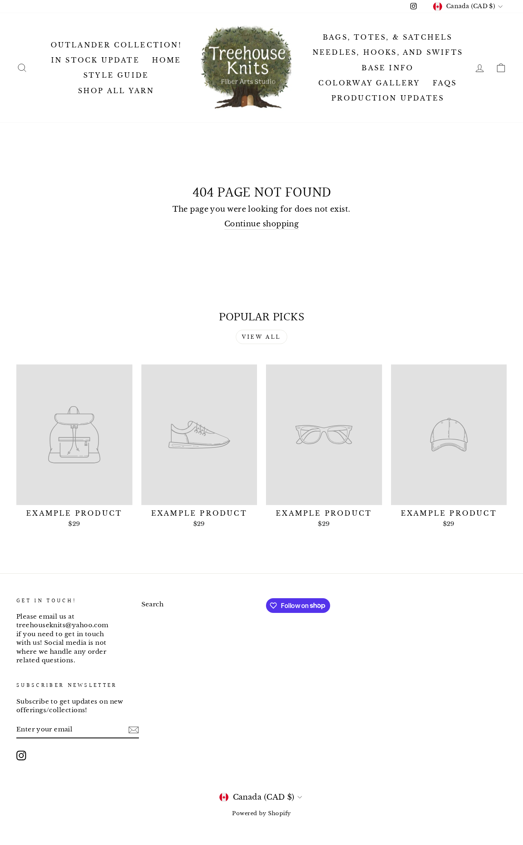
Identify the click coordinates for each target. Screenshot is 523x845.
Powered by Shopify (261, 813)
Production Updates (388, 98)
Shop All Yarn (116, 91)
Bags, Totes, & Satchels (388, 37)
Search (152, 604)
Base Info (387, 68)
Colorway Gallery (369, 83)
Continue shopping (261, 223)
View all (261, 337)
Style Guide (116, 75)
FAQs (445, 83)
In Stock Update (95, 60)
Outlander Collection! (116, 45)
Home (166, 60)
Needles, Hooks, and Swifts (388, 52)
